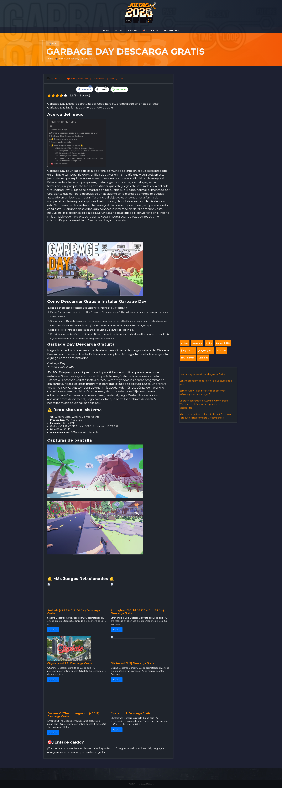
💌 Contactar (171, 30)
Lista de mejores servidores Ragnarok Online (202, 374)
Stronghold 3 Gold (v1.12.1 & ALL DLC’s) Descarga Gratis (81, 151)
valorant (203, 357)
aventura (197, 343)
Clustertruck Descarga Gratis (70, 161)
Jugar (53, 629)
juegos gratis (206, 350)
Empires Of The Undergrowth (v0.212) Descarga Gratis (81, 158)
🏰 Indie (52, 44)
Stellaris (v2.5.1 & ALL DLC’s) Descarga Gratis (76, 148)
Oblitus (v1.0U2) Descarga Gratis (72, 156)
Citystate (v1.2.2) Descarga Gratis (72, 153)
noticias (221, 350)
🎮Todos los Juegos (126, 30)
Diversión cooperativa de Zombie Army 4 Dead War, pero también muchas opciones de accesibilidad (203, 404)
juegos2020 (187, 350)
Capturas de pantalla (61, 142)
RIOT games (187, 357)
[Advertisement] (108, 232)
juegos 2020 (83, 78)
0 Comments (99, 78)
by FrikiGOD (56, 78)
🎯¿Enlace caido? (59, 163)
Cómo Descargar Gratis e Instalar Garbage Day (74, 133)
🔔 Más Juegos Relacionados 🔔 (67, 145)
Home (106, 30)
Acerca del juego (58, 129)
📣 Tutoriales (150, 30)
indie (73, 78)
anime (184, 343)
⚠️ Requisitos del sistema (64, 139)
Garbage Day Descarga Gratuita (67, 136)
